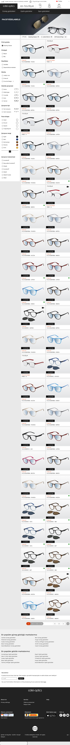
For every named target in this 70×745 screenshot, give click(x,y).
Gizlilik (14, 734)
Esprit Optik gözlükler (41, 654)
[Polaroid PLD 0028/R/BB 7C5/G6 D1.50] (33, 48)
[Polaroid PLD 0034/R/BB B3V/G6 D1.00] (33, 460)
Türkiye (60, 1)
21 (63, 623)
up (68, 734)
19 (54, 623)
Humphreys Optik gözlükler (9, 654)
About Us (4, 699)
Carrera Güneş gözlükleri (8, 637)
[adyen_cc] (2, 715)
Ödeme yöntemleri (29, 702)
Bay (5, 56)
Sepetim (59, 7)
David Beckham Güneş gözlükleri (10, 646)
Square (5, 125)
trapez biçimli (7, 128)
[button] (9, 6)
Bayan (5, 53)
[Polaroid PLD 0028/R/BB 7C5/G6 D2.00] (33, 72)
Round (5, 123)
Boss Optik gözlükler (7, 660)
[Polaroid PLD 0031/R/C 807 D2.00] (33, 556)
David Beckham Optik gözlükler (44, 662)
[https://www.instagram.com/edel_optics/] (64, 715)
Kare (5, 98)
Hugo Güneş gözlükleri (41, 639)
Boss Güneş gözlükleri (7, 643)
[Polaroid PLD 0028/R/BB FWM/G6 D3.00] (33, 484)
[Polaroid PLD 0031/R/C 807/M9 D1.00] (33, 314)
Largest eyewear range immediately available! (16, 1)
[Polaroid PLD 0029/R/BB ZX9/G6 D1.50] (33, 290)
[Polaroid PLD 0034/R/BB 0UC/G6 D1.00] (33, 242)
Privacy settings (5, 702)
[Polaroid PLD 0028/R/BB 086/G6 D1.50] (33, 193)
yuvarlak (6, 95)
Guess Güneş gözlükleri (8, 641)
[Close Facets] (10, 37)
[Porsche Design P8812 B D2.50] (33, 363)
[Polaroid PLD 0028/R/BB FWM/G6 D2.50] (33, 411)
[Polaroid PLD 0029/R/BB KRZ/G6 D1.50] (33, 581)
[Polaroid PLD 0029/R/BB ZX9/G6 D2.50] (33, 605)
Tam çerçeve (7, 109)
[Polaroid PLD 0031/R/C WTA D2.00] (33, 508)
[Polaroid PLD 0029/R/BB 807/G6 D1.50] (33, 96)
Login (49, 7)
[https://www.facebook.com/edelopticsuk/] (60, 715)
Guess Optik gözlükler (7, 658)
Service (26, 699)
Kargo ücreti (27, 704)
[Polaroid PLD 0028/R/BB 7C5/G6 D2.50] (33, 145)
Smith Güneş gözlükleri (41, 643)
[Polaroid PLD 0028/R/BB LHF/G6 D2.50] (33, 266)
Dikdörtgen (6, 92)
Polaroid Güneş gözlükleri (8, 639)
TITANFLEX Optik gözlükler (42, 658)
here (44, 682)
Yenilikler (6, 64)
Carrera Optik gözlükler (41, 656)
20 (59, 623)
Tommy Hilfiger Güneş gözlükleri (44, 641)
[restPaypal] (11, 715)
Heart (5, 120)
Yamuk (5, 101)
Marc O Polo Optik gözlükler (9, 656)
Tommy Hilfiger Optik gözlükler (10, 662)
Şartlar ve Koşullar (6, 734)
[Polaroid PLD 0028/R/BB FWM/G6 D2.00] (33, 338)
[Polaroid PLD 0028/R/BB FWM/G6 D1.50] (33, 218)
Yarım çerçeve (7, 112)
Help (47, 699)
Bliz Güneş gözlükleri (41, 637)
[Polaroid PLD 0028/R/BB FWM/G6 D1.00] (33, 169)
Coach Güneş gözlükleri (42, 646)
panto (5, 89)
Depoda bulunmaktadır (10, 67)
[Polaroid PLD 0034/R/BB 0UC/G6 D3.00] (33, 387)
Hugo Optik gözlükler (41, 660)
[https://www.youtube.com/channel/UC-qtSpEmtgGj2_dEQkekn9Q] (67, 715)
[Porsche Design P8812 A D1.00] (33, 121)
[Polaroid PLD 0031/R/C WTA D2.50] (33, 532)
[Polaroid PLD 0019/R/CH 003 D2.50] (33, 435)
